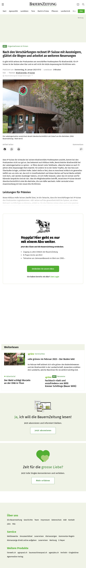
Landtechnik (65, 11)
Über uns (12, 515)
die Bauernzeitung (14, 520)
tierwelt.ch (11, 553)
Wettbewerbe (12, 536)
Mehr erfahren (43, 480)
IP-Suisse (31, 73)
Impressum (45, 520)
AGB (65, 520)
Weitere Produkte (17, 548)
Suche (84, 4)
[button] (3, 4)
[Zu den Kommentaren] (81, 149)
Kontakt (71, 520)
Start (4, 11)
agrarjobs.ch (54, 553)
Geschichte (28, 520)
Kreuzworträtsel (26, 536)
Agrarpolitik (13, 11)
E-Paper (79, 4)
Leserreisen (39, 536)
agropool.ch (22, 553)
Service (11, 531)
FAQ (13, 524)
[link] (55, 359)
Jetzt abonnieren (43, 430)
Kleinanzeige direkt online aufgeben (22, 540)
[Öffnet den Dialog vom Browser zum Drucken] (19, 149)
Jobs (9, 524)
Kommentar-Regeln (66, 536)
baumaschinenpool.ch (38, 553)
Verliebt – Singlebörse (69, 553)
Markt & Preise (43, 11)
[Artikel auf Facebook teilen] (5, 149)
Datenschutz (56, 520)
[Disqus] (43, 314)
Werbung (53, 540)
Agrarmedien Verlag (15, 557)
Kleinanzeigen (51, 536)
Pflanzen (55, 11)
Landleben (24, 11)
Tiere (33, 11)
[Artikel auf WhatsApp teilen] (12, 149)
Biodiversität (21, 73)
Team (36, 520)
